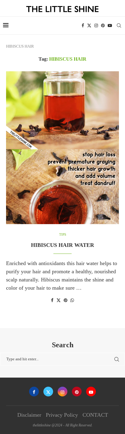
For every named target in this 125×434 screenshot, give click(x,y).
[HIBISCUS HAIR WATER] (62, 147)
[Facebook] (83, 25)
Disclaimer (29, 415)
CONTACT (95, 415)
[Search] (119, 25)
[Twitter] (89, 25)
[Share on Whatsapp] (72, 300)
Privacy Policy (62, 415)
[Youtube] (110, 25)
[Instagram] (96, 25)
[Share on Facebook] (52, 300)
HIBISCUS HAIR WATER (62, 245)
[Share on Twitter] (58, 300)
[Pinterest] (103, 25)
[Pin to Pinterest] (65, 300)
